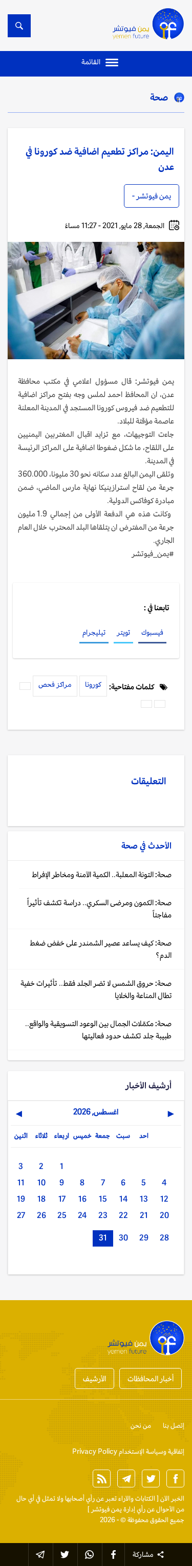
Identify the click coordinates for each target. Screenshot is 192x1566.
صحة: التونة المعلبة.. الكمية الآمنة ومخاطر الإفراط (102, 874)
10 (41, 1182)
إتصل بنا (173, 1425)
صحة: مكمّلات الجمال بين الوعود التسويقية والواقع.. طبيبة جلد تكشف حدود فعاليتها (98, 1029)
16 (82, 1199)
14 (123, 1199)
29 (143, 1237)
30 (123, 1237)
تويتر (123, 632)
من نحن (141, 1425)
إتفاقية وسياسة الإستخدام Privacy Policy (128, 1451)
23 (103, 1215)
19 (21, 1199)
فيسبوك (152, 632)
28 (164, 1237)
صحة (159, 97)
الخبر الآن (172, 1498)
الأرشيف (94, 1378)
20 (164, 1215)
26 (41, 1215)
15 (103, 1199)
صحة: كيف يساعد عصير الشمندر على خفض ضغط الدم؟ (101, 949)
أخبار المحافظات (150, 1378)
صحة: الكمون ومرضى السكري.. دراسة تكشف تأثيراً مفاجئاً (99, 908)
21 (144, 1215)
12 (164, 1199)
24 (82, 1215)
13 (144, 1199)
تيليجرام (93, 632)
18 (41, 1199)
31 (103, 1237)
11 (21, 1182)
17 (62, 1199)
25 (62, 1215)
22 (123, 1215)
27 (21, 1215)
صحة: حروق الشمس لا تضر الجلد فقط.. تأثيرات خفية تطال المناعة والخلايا (96, 989)
